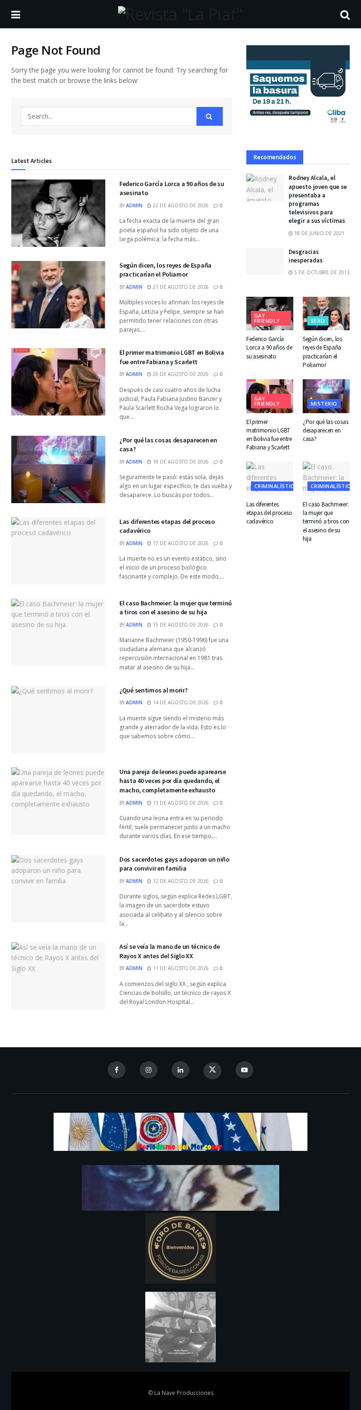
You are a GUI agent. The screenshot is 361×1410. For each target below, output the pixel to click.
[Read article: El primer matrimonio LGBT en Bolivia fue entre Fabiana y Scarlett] (58, 382)
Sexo (318, 320)
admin (134, 205)
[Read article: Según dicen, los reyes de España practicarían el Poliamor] (58, 294)
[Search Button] (345, 14)
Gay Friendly (267, 318)
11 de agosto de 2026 (180, 968)
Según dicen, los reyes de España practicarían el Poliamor (165, 270)
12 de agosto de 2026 (180, 881)
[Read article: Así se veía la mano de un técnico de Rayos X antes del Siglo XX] (58, 976)
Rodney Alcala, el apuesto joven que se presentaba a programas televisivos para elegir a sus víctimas (318, 199)
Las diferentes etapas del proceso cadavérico (269, 512)
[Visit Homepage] (180, 14)
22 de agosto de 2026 (180, 205)
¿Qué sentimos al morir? (153, 690)
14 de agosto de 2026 (180, 702)
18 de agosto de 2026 (180, 461)
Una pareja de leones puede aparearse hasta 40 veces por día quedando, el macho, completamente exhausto (172, 780)
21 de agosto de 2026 (180, 287)
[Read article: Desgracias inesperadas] (265, 261)
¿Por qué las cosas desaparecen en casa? (325, 430)
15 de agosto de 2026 (180, 624)
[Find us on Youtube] (244, 1069)
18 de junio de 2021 (319, 233)
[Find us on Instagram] (148, 1069)
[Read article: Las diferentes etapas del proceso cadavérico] (58, 551)
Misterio (324, 403)
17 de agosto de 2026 (180, 543)
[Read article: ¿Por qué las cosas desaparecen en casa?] (58, 469)
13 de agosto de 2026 (180, 802)
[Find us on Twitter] (212, 1070)
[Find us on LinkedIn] (180, 1069)
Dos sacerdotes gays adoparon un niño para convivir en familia (174, 864)
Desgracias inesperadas (305, 256)
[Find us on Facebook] (117, 1069)
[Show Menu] (15, 14)
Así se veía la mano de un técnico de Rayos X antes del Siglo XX (169, 951)
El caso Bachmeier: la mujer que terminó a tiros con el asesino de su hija (175, 608)
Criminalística (276, 485)
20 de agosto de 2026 (180, 374)
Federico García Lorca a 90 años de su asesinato (269, 347)
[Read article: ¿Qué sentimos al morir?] (58, 719)
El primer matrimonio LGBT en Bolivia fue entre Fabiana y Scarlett (171, 357)
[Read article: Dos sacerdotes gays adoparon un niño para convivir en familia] (58, 888)
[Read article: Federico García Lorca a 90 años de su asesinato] (58, 213)
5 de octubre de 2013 (321, 272)
